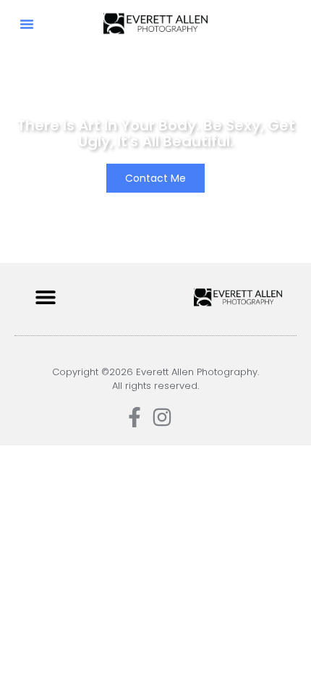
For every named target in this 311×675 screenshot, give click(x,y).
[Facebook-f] (134, 417)
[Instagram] (162, 417)
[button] (27, 24)
